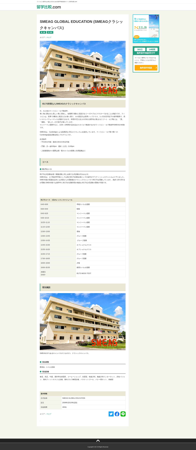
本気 (51, 32)
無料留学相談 (146, 68)
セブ (49, 37)
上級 (44, 32)
